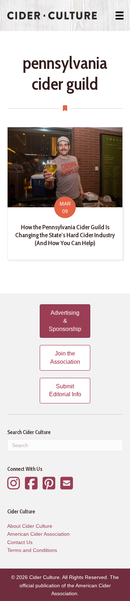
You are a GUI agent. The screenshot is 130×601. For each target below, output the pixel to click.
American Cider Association (38, 534)
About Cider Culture (29, 526)
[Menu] (119, 15)
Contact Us (19, 542)
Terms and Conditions (32, 550)
